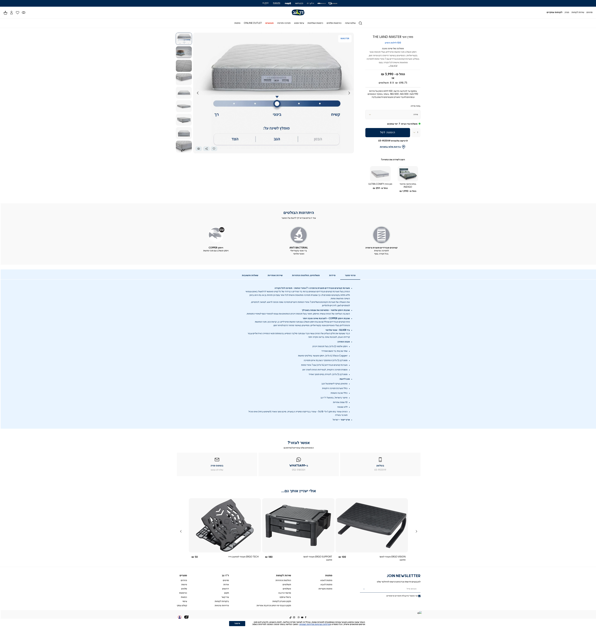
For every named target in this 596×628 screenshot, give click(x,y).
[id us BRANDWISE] (419, 613)
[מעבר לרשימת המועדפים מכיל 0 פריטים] (23, 12)
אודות (226, 585)
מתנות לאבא (326, 585)
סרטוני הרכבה (284, 593)
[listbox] (392, 114)
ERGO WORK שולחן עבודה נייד (243, 557)
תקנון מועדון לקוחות (281, 601)
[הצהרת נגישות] (186, 617)
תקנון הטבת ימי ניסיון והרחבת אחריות (274, 606)
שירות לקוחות (283, 575)
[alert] (298, 623)
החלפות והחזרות (283, 580)
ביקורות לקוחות (222, 601)
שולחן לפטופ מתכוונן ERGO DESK (316, 557)
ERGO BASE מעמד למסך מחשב (390, 557)
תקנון (226, 593)
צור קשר (225, 597)
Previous (183, 36)
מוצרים (183, 575)
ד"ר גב (225, 575)
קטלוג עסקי (182, 606)
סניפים (226, 580)
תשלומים (287, 585)
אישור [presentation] (237, 623)
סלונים (184, 589)
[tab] (350, 276)
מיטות (184, 585)
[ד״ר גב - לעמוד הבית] (298, 12)
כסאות (184, 597)
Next (183, 150)
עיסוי (184, 601)
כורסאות (183, 593)
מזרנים (184, 580)
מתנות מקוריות (325, 589)
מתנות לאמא (326, 580)
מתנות (328, 575)
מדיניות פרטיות (222, 606)
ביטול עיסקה (285, 597)
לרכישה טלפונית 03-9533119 (393, 141)
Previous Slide (197, 93)
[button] (11, 12)
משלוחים (287, 589)
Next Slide (349, 93)
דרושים (225, 589)
